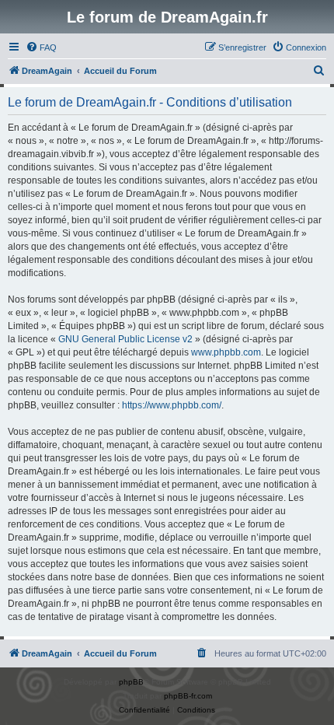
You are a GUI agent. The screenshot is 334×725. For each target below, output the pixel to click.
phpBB (131, 682)
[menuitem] (41, 47)
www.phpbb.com (226, 352)
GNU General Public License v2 (125, 339)
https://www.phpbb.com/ (171, 405)
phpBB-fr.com (188, 696)
